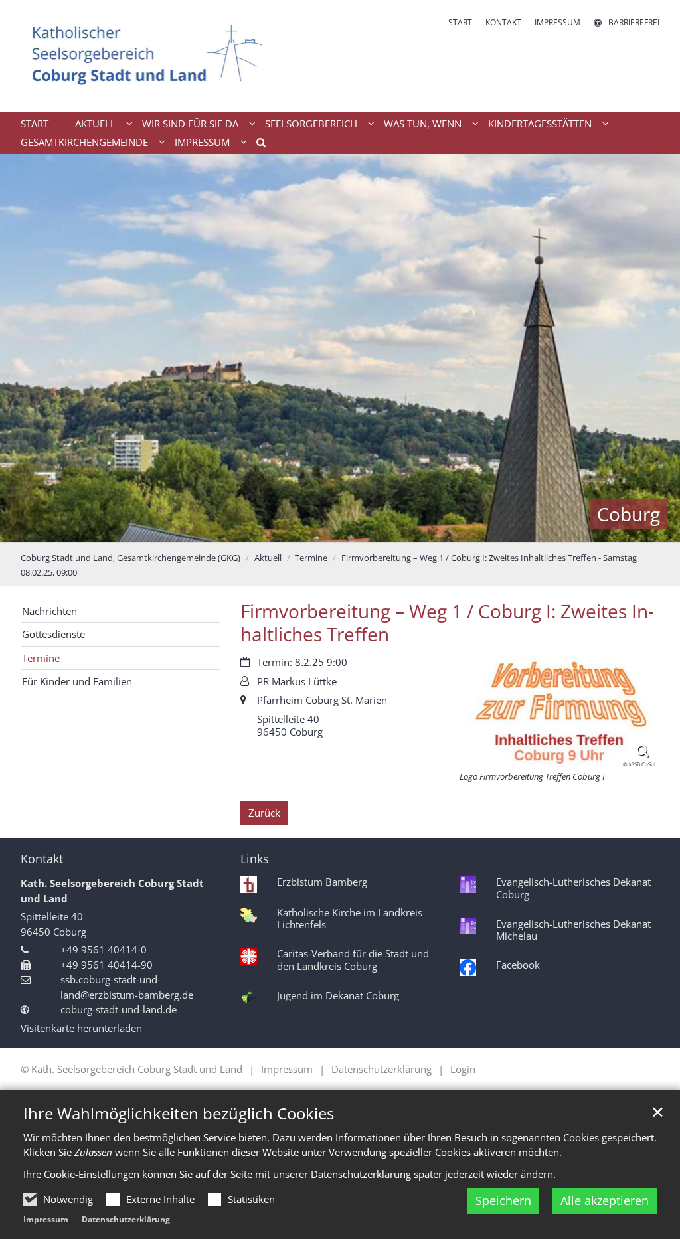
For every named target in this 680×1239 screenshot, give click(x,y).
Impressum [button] (202, 142)
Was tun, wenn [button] (423, 123)
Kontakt (42, 859)
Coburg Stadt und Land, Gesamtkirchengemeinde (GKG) (130, 558)
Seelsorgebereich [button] (311, 123)
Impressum (45, 1219)
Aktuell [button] (95, 123)
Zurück (264, 812)
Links (254, 859)
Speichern (503, 1200)
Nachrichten (49, 611)
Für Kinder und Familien (77, 681)
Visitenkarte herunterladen (81, 1027)
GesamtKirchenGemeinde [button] (84, 142)
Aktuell (268, 558)
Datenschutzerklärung (126, 1219)
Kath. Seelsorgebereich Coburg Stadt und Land (112, 890)
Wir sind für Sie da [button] (190, 123)
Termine (311, 558)
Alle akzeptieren (604, 1200)
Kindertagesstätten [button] (540, 123)
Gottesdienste (53, 634)
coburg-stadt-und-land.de (118, 1009)
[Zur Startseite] (148, 55)
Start (34, 123)
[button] (256, 144)
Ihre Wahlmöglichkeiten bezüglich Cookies (178, 1113)
